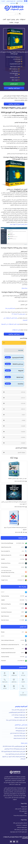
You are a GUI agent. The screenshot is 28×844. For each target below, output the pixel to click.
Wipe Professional (5, 616)
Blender (3, 632)
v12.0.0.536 (22, 604)
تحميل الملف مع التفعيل (14, 88)
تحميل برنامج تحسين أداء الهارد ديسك (18, 224)
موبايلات (4, 675)
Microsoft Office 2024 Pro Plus (7, 572)
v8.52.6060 (22, 600)
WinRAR (3, 559)
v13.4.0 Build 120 (21, 660)
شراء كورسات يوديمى (10, 1)
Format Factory (4, 567)
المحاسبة (4, 688)
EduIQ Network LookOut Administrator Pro (10, 645)
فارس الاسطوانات (16, 330)
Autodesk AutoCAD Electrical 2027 (8, 653)
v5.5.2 (23, 551)
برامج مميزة (24, 743)
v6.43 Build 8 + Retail (20, 543)
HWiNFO (3, 600)
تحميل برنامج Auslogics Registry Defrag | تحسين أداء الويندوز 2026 (14, 53)
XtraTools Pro (4, 608)
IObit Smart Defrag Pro (6, 604)
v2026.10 (22, 616)
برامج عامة (23, 675)
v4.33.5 (22, 576)
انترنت (14, 688)
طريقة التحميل (20, 1)
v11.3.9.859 (22, 620)
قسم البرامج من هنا (10, 308)
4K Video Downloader (5, 576)
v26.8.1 (22, 608)
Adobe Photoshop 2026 (6, 547)
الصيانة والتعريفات (23, 695)
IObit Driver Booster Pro (6, 555)
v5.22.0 (22, 567)
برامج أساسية (23, 688)
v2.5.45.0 (22, 640)
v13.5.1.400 (22, 555)
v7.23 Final (22, 559)
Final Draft (3, 661)
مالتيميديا (23, 682)
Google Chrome (4, 580)
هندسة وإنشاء (14, 675)
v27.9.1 (22, 547)
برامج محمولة (4, 682)
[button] (22, 19)
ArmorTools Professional (6, 612)
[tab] (14, 343)
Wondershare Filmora (5, 563)
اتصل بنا (3, 1)
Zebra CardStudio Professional (7, 640)
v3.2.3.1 (2, 636)
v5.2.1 (23, 632)
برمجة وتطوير (14, 682)
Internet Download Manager (7, 543)
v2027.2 (22, 652)
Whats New (24, 288)
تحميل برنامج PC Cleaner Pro (18, 314)
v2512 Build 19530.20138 (6, 570)
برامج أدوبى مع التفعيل (21, 725)
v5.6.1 (23, 644)
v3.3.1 (23, 648)
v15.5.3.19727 (21, 563)
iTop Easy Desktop (5, 657)
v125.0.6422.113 (21, 580)
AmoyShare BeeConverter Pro (7, 649)
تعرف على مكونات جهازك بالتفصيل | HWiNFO (17, 478)
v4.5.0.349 (22, 656)
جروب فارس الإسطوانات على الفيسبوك (10, 324)
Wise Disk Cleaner (5, 620)
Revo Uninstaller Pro (5, 551)
